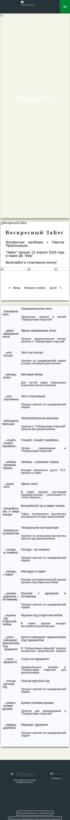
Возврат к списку (35, 287)
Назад (16, 287)
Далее (53, 287)
